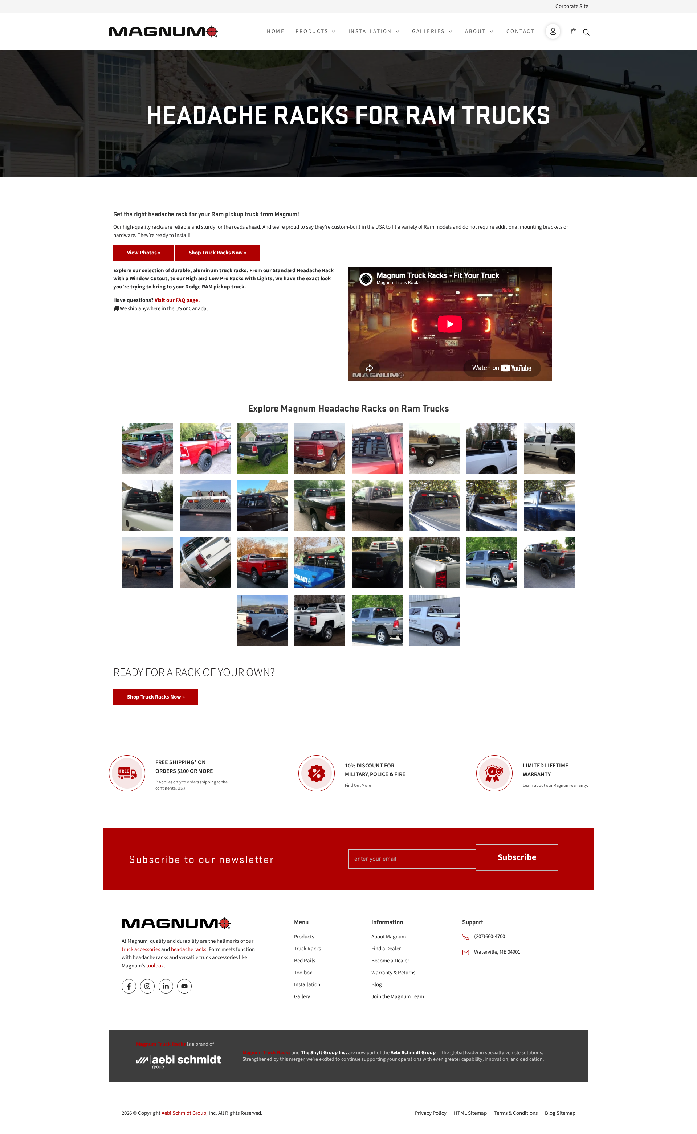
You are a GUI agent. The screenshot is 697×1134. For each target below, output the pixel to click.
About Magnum (388, 937)
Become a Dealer (390, 961)
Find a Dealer (386, 949)
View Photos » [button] (143, 253)
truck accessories (141, 949)
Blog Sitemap (560, 1113)
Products (304, 937)
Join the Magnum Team (397, 996)
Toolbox (303, 973)
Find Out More (358, 785)
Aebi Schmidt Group (184, 1113)
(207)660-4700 (489, 936)
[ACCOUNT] (553, 31)
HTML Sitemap (470, 1113)
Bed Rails (304, 961)
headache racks (188, 949)
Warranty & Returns (393, 973)
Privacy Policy (431, 1113)
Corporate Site (571, 6)
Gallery (302, 996)
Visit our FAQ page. (177, 300)
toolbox (155, 966)
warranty (578, 785)
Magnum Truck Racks (266, 1052)
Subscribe (517, 857)
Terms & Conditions (516, 1113)
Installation (307, 984)
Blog (376, 984)
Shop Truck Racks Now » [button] (217, 253)
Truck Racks (307, 949)
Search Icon (588, 31)
